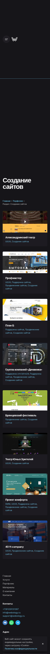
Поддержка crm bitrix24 (17, 373)
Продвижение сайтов (16, 285)
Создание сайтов (20, 241)
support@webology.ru (14, 616)
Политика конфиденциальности (21, 648)
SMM (7, 504)
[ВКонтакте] (5, 622)
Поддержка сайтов (21, 282)
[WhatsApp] (11, 622)
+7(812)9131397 (11, 609)
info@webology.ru (12, 612)
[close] (43, 644)
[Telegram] (17, 622)
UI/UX (8, 241)
